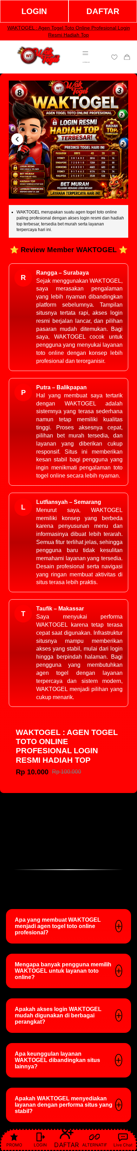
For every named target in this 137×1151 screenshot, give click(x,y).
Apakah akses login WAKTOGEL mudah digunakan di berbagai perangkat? (58, 1015)
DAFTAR (102, 11)
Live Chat (122, 1144)
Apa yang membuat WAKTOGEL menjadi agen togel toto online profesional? (58, 926)
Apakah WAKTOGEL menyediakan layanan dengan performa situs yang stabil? (63, 1104)
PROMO (14, 1144)
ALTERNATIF (94, 1144)
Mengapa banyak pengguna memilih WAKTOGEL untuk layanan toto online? (63, 970)
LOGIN (34, 11)
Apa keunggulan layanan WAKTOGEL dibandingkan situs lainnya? (57, 1060)
